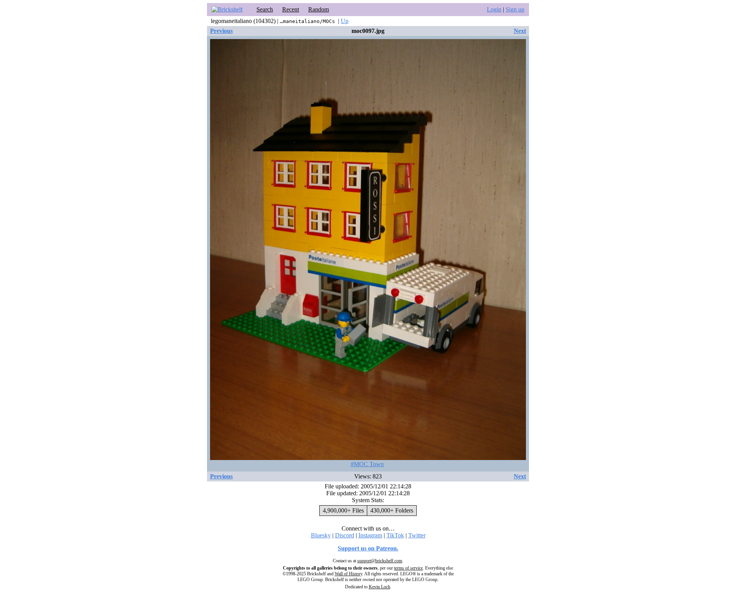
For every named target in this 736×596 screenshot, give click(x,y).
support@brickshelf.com (379, 560)
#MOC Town (367, 464)
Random (318, 9)
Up (344, 21)
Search (264, 9)
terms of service (408, 568)
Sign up (515, 9)
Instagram (370, 535)
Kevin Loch (379, 586)
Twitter (417, 535)
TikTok (395, 535)
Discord (344, 535)
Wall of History (348, 573)
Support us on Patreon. (368, 548)
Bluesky (321, 535)
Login (494, 9)
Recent (290, 9)
